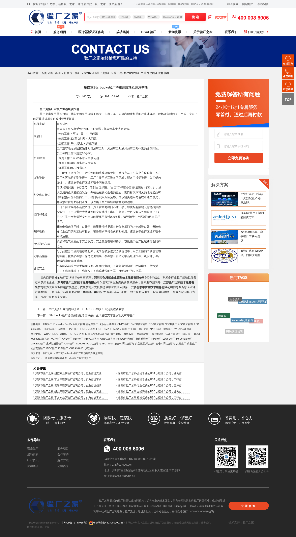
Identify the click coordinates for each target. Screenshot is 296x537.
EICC (55, 333)
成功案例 (122, 31)
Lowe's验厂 (168, 338)
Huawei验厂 (50, 329)
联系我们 (231, 31)
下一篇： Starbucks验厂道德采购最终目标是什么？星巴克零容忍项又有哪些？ (86, 315)
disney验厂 (130, 333)
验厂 (178, 333)
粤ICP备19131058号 (74, 522)
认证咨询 (170, 333)
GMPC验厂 (123, 324)
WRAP (47, 333)
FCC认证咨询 (93, 343)
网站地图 (248, 4)
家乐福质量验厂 (54, 343)
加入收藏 (232, 4)
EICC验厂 (51, 348)
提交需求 (221, 17)
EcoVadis (58, 324)
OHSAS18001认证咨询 (81, 348)
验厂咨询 (55, 73)
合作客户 (63, 454)
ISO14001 (107, 343)
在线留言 (263, 4)
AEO (196, 324)
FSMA (105, 329)
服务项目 (59, 31)
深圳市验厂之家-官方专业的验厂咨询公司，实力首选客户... (69, 397)
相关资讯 (39, 368)
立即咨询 (248, 506)
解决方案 (219, 184)
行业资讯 (32, 460)
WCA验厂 (153, 17)
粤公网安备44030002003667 (109, 522)
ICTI (87, 333)
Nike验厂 (156, 338)
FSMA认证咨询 (118, 329)
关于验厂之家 (203, 31)
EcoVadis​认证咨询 (75, 324)
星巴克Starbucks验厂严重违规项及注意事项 (79, 353)
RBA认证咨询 (107, 17)
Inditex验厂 (37, 329)
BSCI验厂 (187, 333)
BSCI (197, 333)
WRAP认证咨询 (182, 329)
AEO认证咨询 (185, 324)
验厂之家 (143, 329)
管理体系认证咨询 (165, 343)
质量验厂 (192, 343)
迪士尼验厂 (117, 333)
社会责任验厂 (72, 73)
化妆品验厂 (92, 324)
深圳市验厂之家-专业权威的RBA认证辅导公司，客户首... (151, 385)
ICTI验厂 (64, 333)
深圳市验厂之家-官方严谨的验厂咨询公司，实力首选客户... (69, 379)
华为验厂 (63, 329)
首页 (38, 31)
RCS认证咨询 (156, 324)
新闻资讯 (174, 31)
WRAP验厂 (37, 333)
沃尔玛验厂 (158, 333)
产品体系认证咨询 (144, 343)
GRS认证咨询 (107, 338)
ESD (98, 329)
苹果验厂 (168, 329)
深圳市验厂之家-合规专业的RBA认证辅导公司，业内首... (151, 373)
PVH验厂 (74, 329)
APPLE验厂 (156, 329)
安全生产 (32, 448)
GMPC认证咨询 (139, 324)
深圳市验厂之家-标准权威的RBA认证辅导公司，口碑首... (151, 397)
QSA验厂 (69, 343)
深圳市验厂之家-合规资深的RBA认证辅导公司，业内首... (151, 391)
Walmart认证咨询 (172, 17)
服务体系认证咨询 (124, 343)
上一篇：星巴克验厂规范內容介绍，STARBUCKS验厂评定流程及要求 (80, 309)
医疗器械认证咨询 (91, 31)
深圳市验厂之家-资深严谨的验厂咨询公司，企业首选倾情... (69, 385)
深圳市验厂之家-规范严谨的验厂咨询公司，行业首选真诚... (69, 391)
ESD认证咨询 (87, 329)
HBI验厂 (47, 324)
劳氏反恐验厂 (143, 338)
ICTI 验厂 (63, 348)
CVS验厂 (139, 17)
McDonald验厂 (184, 338)
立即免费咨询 (238, 158)
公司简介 (63, 466)
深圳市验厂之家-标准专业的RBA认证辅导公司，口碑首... (151, 379)
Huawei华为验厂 (125, 338)
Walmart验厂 (144, 333)
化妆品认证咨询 (107, 324)
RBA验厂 (124, 17)
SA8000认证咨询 (100, 333)
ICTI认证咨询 (77, 333)
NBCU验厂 (171, 324)
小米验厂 (133, 329)
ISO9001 (80, 343)
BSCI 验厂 (148, 31)
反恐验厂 (181, 343)
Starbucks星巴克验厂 (97, 73)
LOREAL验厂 (38, 343)
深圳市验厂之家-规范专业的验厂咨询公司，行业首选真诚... (69, 373)
